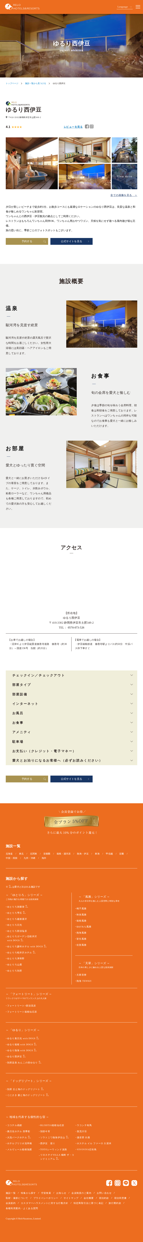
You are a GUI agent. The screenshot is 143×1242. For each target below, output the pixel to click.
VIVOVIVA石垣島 (87, 1149)
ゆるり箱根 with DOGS (20, 1044)
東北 (21, 853)
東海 (97, 853)
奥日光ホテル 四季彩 (18, 1131)
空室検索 (46, 1193)
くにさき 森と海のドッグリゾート (26, 1095)
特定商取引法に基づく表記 (89, 1203)
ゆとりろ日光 (14, 925)
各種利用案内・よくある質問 (22, 1208)
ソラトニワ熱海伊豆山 (52, 1137)
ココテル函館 (14, 1125)
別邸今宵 (45, 1131)
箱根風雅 (81, 921)
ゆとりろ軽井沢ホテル (19, 952)
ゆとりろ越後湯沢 (17, 919)
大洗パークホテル (17, 1137)
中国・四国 (11, 858)
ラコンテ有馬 (84, 1125)
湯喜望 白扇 (83, 1137)
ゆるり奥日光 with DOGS (21, 1038)
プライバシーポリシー (45, 1198)
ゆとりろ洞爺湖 (16, 907)
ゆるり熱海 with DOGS (20, 1050)
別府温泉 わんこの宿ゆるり (22, 1062)
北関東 (33, 853)
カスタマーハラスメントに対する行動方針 (44, 1203)
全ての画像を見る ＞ (123, 195)
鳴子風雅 (81, 908)
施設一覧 (11, 1193)
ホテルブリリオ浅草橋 (19, 1143)
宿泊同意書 (120, 1198)
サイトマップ (71, 1198)
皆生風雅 (81, 939)
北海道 (9, 853)
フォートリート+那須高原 (21, 1006)
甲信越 (109, 853)
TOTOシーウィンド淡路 (53, 1149)
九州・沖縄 (29, 858)
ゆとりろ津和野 (16, 958)
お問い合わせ (104, 1193)
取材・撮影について (17, 1198)
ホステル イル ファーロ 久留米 (94, 1143)
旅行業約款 (115, 1203)
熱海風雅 (81, 933)
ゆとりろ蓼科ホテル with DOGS (25, 946)
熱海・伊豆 (83, 853)
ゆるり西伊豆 (14, 1056)
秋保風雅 (81, 914)
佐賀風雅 (81, 945)
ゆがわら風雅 (84, 926)
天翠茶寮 (81, 975)
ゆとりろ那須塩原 (17, 931)
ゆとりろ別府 (14, 971)
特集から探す (28, 1193)
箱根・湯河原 (64, 853)
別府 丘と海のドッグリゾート (23, 1089)
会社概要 (89, 1198)
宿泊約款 (104, 1198)
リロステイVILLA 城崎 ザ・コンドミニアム (57, 1157)
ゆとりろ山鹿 (14, 964)
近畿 (121, 853)
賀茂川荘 (82, 1131)
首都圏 (46, 853)
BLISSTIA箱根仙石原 (52, 1125)
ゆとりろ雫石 (14, 913)
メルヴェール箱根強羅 (19, 1149)
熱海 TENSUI (84, 981)
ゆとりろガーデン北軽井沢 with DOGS (22, 938)
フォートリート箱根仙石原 (22, 1012)
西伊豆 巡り (47, 1143)
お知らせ (61, 1193)
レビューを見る (73, 126)
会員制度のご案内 (81, 1193)
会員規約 (11, 1203)
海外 (44, 858)
